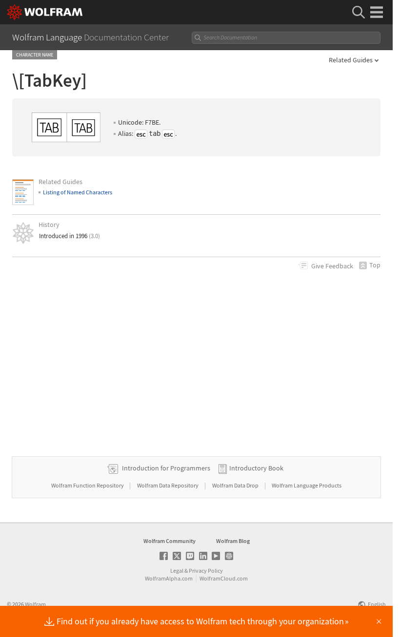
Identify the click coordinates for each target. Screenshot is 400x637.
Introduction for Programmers (166, 468)
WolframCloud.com (224, 578)
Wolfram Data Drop (236, 485)
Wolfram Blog (233, 540)
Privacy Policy (206, 570)
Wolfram (35, 604)
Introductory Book (256, 468)
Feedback (332, 266)
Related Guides (351, 60)
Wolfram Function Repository (88, 485)
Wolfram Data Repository (168, 485)
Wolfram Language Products (306, 485)
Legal (176, 570)
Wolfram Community (169, 540)
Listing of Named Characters (77, 192)
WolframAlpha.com (169, 578)
